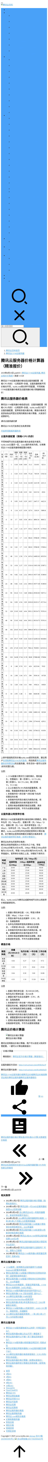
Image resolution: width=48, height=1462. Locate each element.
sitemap (32, 1436)
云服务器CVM (12, 57)
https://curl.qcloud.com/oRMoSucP (32, 1065)
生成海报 (42, 1115)
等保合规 (10, 1422)
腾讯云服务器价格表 (15, 1411)
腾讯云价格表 (39, 1075)
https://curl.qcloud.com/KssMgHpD (33, 1070)
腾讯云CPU (11, 1393)
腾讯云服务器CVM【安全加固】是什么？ (24, 1294)
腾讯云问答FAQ (13, 1399)
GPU (8, 247)
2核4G (8, 1377)
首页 (8, 10)
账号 (8, 278)
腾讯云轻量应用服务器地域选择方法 (26, 189)
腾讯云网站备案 (13, 1396)
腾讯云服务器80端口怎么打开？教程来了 (28, 112)
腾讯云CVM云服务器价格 (12, 1075)
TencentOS (10, 1388)
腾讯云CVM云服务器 (31, 373)
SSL (7, 275)
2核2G (8, 1374)
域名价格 (10, 1425)
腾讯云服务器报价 (28, 1078)
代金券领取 (6, 431)
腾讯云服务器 (15, 1078)
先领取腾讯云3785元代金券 (15, 761)
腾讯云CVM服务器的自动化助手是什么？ (24, 1291)
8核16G (9, 1383)
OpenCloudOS (12, 1390)
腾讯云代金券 (12, 1402)
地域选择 (10, 1428)
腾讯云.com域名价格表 (15, 1416)
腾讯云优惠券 (12, 1408)
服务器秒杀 (16, 431)
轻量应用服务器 (13, 115)
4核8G (8, 1380)
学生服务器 (11, 239)
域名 (8, 255)
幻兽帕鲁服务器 (13, 1419)
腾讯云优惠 (11, 13)
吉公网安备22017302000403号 (30, 1439)
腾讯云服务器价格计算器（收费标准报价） (24, 1360)
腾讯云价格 (28, 1075)
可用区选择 (11, 1431)
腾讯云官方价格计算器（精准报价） (28, 1057)
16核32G (9, 1386)
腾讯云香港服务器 (14, 1413)
